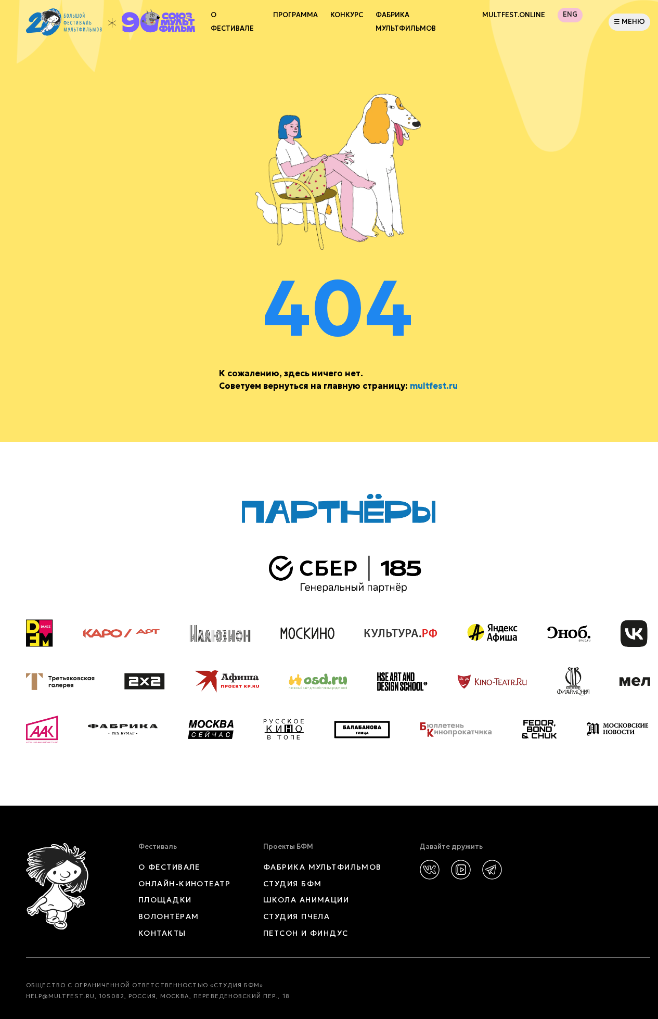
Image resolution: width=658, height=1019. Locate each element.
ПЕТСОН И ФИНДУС (306, 933)
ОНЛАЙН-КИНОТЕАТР (184, 883)
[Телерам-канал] (492, 869)
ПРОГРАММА (295, 15)
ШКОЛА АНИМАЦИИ (306, 900)
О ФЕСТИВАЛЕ (169, 867)
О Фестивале (232, 22)
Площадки (165, 900)
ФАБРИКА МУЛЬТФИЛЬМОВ (406, 22)
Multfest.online (513, 15)
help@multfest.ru (60, 996)
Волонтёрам (168, 916)
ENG (570, 14)
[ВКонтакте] (429, 869)
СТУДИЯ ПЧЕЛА (296, 916)
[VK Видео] (460, 869)
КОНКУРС (346, 15)
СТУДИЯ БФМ (292, 883)
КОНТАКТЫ (162, 933)
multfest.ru (434, 385)
